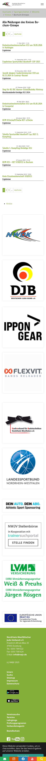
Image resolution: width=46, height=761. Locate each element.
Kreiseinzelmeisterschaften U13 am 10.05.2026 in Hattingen (22, 46)
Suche (10, 675)
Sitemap (11, 677)
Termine (11, 717)
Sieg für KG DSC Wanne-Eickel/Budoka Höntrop (22, 89)
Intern (10, 672)
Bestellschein (13, 731)
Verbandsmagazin (15, 726)
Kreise (9, 203)
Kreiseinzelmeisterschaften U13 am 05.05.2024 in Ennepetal (22, 104)
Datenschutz (13, 683)
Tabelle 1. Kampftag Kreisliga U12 (17, 148)
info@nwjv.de (20, 654)
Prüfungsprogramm (16, 723)
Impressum (12, 680)
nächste (17, 34)
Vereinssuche (13, 714)
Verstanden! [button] (23, 756)
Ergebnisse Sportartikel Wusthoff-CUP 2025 (21, 61)
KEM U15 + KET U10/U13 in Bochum (17, 162)
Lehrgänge (12, 720)
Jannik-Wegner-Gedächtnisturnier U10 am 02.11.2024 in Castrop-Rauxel (20, 74)
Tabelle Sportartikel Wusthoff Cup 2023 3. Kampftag (20, 135)
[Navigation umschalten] (42, 4)
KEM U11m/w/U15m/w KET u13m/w (17, 120)
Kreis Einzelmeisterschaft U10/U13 (17, 176)
